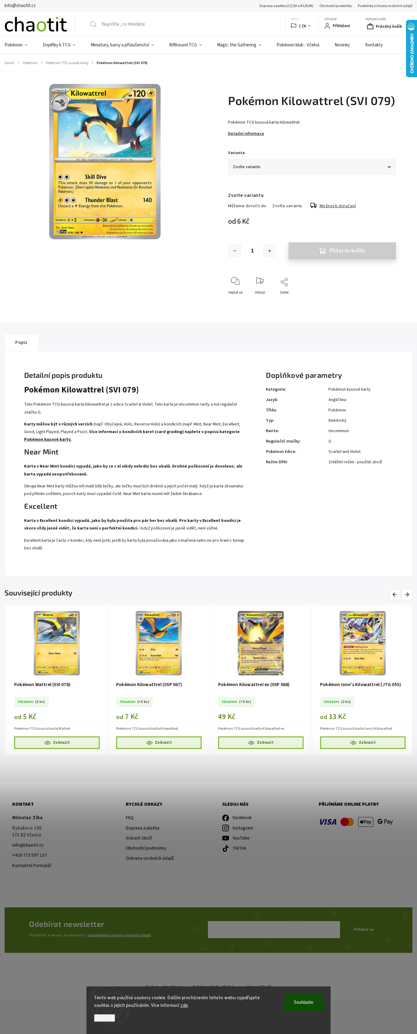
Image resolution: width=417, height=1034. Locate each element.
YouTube (241, 838)
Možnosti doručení (338, 206)
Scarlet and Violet (344, 452)
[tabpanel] (56, 679)
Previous (395, 595)
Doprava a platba (142, 828)
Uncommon (338, 431)
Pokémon (337, 410)
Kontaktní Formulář (31, 865)
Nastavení (104, 1018)
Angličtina (337, 400)
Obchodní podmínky (335, 6)
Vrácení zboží (139, 838)
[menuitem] (20, 45)
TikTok (239, 848)
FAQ (129, 818)
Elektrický (337, 421)
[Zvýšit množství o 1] (269, 251)
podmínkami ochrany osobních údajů (119, 935)
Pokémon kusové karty (349, 389)
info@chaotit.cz (28, 845)
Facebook (242, 818)
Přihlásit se (364, 930)
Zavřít (386, 302)
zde (184, 1005)
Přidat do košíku (347, 251)
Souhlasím (303, 1002)
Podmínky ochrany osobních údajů (385, 6)
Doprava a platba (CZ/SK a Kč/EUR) (286, 6)
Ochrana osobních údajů (150, 858)
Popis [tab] (21, 342)
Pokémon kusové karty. (47, 439)
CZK (302, 26)
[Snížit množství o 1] (234, 251)
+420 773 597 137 (29, 855)
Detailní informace (246, 134)
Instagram (243, 828)
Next (407, 595)
